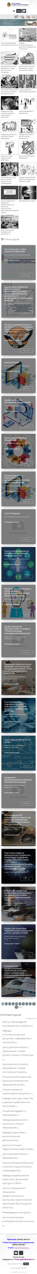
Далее (20, 1007)
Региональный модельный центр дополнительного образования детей (16, 1080)
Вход (19, 11)
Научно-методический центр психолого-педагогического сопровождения (17, 1166)
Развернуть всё (32, 1018)
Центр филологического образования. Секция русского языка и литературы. (18, 1051)
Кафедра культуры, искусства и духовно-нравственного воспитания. (17, 1102)
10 (34, 1004)
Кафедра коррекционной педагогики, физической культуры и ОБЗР (15, 1179)
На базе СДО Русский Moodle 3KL (18, 1272)
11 (16, 1007)
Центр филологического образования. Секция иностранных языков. (15, 1067)
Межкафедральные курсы (16, 1212)
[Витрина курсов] (24, 11)
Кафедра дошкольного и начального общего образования (15, 1123)
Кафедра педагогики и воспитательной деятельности (14, 1136)
